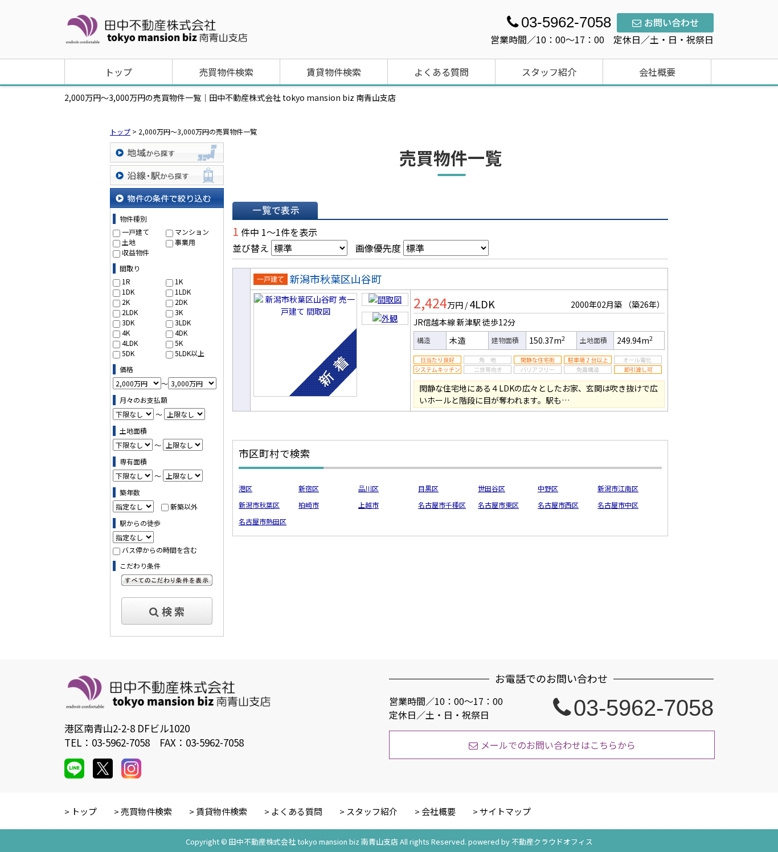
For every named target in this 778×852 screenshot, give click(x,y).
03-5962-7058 (644, 707)
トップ (118, 72)
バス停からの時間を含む (159, 550)
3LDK (183, 322)
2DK (181, 302)
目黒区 (428, 488)
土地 (129, 242)
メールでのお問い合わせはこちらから (558, 745)
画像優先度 (378, 248)
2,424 (430, 302)
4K (126, 332)
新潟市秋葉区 (259, 504)
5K (179, 343)
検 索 (173, 611)
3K (179, 312)
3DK (128, 322)
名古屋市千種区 (442, 504)
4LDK (130, 343)
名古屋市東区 (498, 504)
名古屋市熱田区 (262, 521)
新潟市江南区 (617, 488)
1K (179, 281)
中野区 (548, 488)
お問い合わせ (671, 22)
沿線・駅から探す (167, 175)
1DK (128, 291)
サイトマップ (505, 811)
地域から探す (167, 152)
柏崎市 (308, 504)
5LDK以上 (189, 353)
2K (126, 302)
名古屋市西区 (558, 504)
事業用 (185, 242)
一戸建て (135, 232)
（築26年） (644, 304)
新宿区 (308, 488)
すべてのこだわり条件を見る (166, 580)
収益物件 (135, 252)
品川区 (368, 488)
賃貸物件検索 (333, 72)
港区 (245, 488)
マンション (192, 232)
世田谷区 (491, 488)
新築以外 (184, 506)
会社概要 (657, 72)
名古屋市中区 (617, 504)
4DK (181, 332)
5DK (128, 353)
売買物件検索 (226, 72)
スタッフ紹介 (549, 72)
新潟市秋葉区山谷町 (335, 278)
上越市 (368, 504)
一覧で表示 (275, 210)
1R (126, 281)
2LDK (130, 312)
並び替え (250, 248)
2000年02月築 (596, 304)
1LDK (183, 291)
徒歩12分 (498, 322)
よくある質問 (441, 72)
